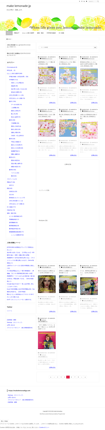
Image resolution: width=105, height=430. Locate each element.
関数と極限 (15, 154)
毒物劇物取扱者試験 (16, 232)
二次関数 (15, 108)
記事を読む (52, 103)
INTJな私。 (11, 70)
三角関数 (15, 123)
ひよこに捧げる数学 (14, 73)
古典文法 (13, 191)
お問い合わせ (11, 325)
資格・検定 (11, 213)
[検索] (98, 1)
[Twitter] (79, 1)
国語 (9, 188)
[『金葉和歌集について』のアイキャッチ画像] (47, 75)
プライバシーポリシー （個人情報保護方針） (20, 328)
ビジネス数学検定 (15, 216)
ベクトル (44, 320)
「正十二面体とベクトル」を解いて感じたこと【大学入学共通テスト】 (46, 327)
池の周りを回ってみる (19, 89)
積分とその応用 (17, 148)
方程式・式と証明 (17, 135)
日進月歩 (11, 210)
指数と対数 (15, 132)
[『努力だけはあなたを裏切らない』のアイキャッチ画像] (47, 284)
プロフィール (12, 179)
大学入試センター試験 (17, 98)
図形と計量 (15, 111)
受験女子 (11, 182)
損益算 (14, 86)
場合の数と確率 (16, 163)
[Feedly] (86, 1)
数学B (12, 170)
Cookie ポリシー (44, 427)
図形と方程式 (16, 126)
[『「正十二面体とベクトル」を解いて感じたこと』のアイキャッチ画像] (47, 340)
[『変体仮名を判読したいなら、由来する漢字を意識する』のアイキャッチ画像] (89, 77)
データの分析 (16, 104)
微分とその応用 (16, 145)
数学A (12, 157)
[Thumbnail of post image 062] (68, 284)
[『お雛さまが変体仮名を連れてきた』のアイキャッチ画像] (89, 130)
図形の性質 (15, 160)
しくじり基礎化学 (17, 235)
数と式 (14, 114)
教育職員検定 (14, 225)
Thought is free (61, 413)
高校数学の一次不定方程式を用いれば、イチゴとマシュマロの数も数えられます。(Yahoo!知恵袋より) (21, 260)
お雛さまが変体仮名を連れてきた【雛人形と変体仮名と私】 (88, 116)
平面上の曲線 (16, 142)
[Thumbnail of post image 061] (47, 128)
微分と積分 (15, 129)
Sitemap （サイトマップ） (15, 322)
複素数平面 (15, 151)
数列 (13, 176)
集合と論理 (15, 117)
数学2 (12, 120)
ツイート (9, 311)
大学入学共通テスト (46, 267)
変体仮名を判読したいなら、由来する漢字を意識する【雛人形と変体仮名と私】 (88, 64)
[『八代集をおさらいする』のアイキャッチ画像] (68, 75)
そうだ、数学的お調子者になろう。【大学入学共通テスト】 (88, 273)
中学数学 (13, 80)
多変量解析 (13, 222)
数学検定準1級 (14, 229)
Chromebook (12, 67)
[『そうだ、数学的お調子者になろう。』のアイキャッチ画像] (89, 286)
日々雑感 (11, 207)
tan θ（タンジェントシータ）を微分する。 (19, 299)
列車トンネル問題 (17, 83)
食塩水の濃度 (16, 92)
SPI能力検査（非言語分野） (18, 76)
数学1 (12, 101)
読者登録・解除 (11, 320)
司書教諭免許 (14, 219)
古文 (11, 194)
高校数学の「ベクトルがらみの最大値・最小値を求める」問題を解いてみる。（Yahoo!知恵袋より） (21, 278)
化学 (11, 185)
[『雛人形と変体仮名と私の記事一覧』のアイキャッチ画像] (68, 128)
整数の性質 (15, 166)
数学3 (12, 139)
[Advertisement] (68, 177)
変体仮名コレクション (47, 58)
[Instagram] (82, 1)
